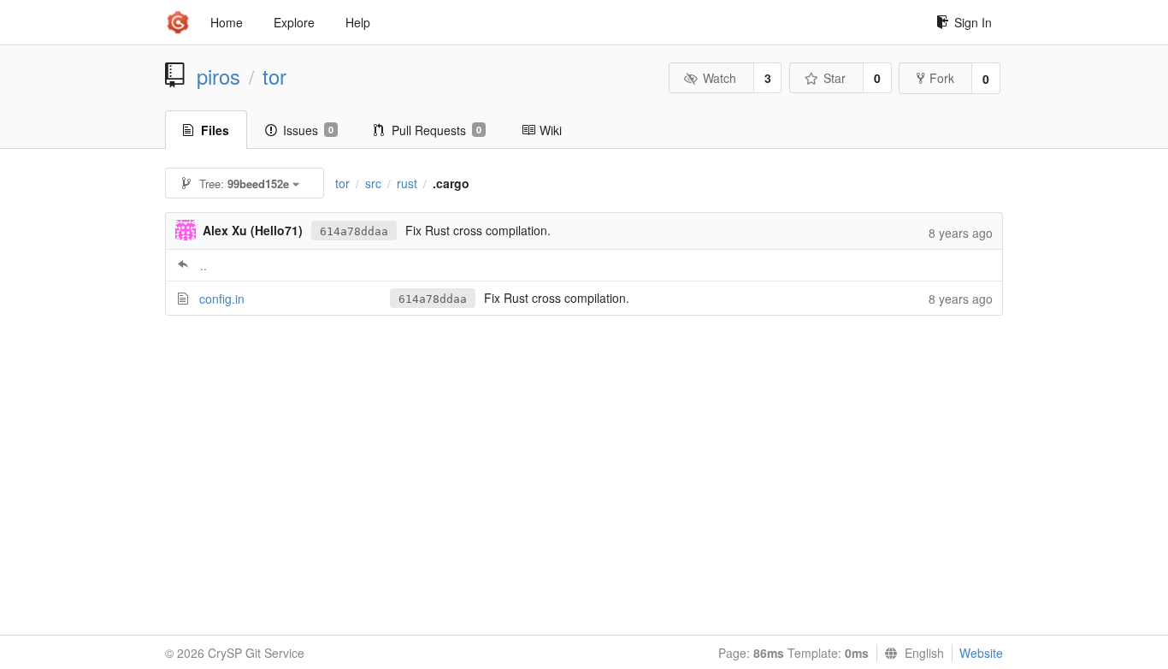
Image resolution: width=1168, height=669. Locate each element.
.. (203, 265)
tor (274, 76)
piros (218, 76)
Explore (294, 22)
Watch (719, 77)
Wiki (551, 130)
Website (981, 652)
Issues (308, 130)
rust (407, 183)
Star (834, 77)
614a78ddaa (354, 231)
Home (226, 22)
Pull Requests (436, 130)
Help (357, 22)
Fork (941, 77)
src (373, 183)
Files (215, 130)
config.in (222, 298)
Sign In (973, 22)
